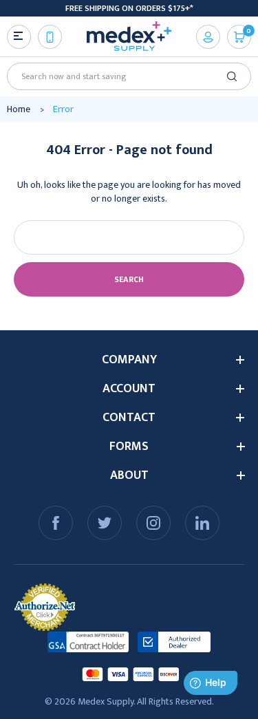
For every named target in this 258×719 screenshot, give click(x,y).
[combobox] (124, 76)
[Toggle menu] (19, 37)
